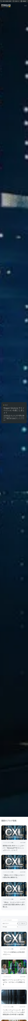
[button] (24, 1)
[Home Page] (6, 5)
